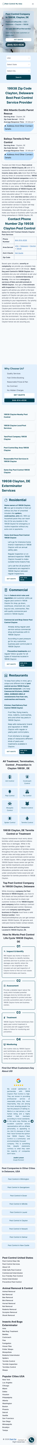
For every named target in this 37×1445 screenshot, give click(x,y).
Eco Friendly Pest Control (12, 1276)
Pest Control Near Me (11, 1261)
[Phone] (31, 1440)
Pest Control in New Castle (18, 1245)
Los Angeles (7, 1383)
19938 (25, 24)
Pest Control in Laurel (18, 1212)
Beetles (5, 1334)
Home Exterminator (10, 1279)
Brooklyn (5, 1427)
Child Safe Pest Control (11, 1270)
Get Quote (18, 39)
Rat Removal (7, 1306)
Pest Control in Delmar (18, 1237)
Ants (4, 1328)
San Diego (6, 1421)
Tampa (5, 1430)
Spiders (5, 1358)
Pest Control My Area (18, 1439)
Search (18, 77)
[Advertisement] (18, 344)
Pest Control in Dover (18, 1196)
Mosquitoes (7, 1352)
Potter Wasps (7, 1349)
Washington (7, 1403)
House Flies (7, 1346)
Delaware (9, 24)
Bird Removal (7, 1300)
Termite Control (8, 1361)
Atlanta (5, 1401)
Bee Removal (7, 1297)
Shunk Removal (8, 1315)
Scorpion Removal (9, 1312)
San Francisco (8, 1418)
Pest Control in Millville (18, 1204)
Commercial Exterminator (12, 1273)
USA (25, 22)
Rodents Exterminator (11, 1355)
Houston (5, 1394)
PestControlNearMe (14, 22)
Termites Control (9, 1367)
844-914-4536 (21, 240)
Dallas (4, 1392)
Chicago (5, 1386)
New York (6, 1380)
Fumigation (6, 1343)
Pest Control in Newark (18, 1229)
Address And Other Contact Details (19, 127)
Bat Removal (7, 1294)
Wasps (5, 1370)
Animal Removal (8, 1291)
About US (6, 1267)
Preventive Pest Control (12, 1282)
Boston (5, 1406)
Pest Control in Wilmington (18, 1179)
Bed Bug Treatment (10, 1331)
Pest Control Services (11, 1264)
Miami (4, 1389)
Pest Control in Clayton (18, 1221)
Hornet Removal (8, 1303)
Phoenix (5, 1409)
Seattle (5, 1415)
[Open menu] (33, 3)
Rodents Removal (9, 1309)
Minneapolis (7, 1424)
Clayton (18, 24)
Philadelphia (7, 1397)
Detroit (5, 1412)
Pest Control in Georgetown (19, 1187)
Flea (4, 1340)
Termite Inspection (9, 1364)
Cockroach (6, 1337)
